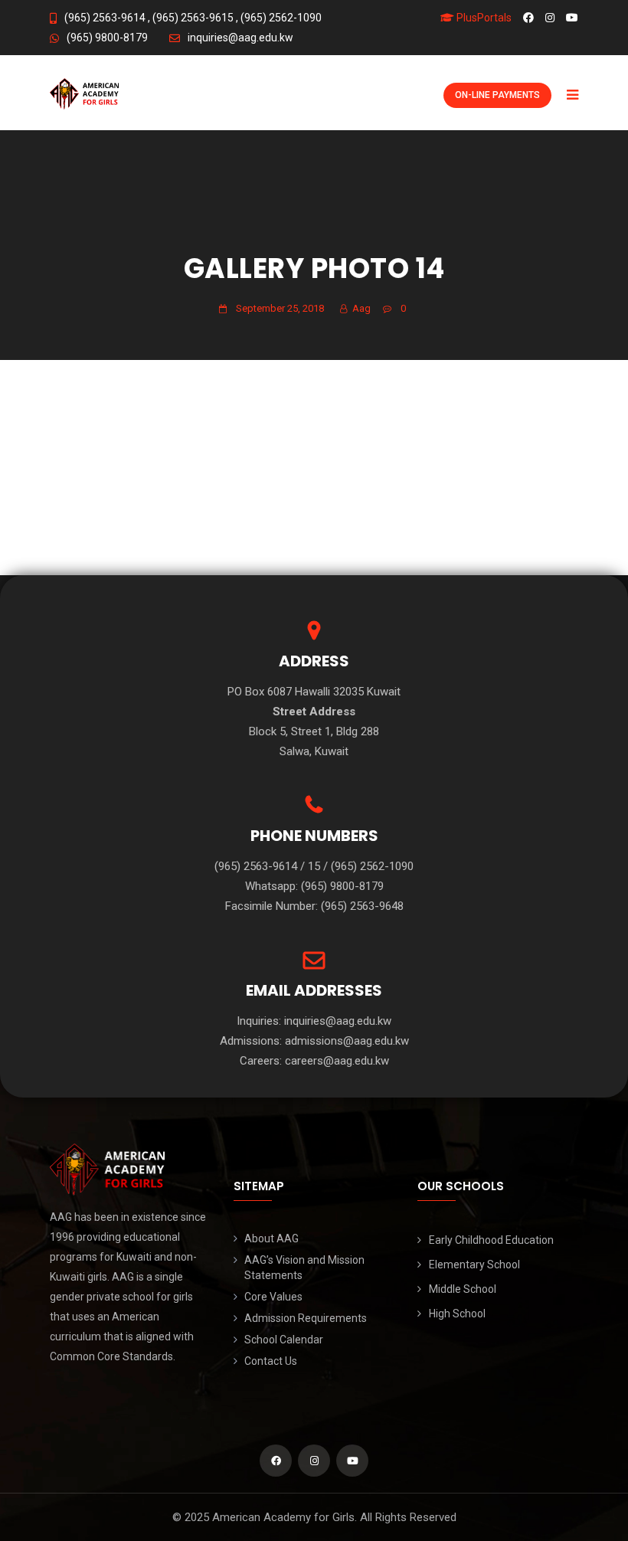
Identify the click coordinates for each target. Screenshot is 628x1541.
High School (457, 1313)
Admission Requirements (305, 1318)
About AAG (271, 1238)
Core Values (273, 1297)
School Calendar (283, 1339)
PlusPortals (483, 17)
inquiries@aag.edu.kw (240, 37)
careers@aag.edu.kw (337, 1061)
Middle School (462, 1289)
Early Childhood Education (491, 1240)
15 (314, 866)
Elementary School (474, 1264)
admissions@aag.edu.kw (347, 1041)
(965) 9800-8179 (107, 37)
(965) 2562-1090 (280, 17)
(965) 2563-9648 (362, 906)
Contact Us (270, 1361)
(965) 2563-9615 (192, 17)
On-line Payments (497, 95)
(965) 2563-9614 (105, 17)
